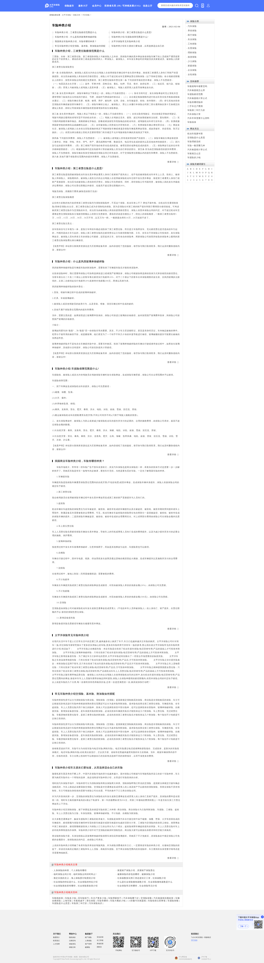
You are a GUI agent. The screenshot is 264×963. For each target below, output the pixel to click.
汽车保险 (86, 15)
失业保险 (192, 39)
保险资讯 (72, 944)
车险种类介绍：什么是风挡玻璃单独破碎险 (76, 37)
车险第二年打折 (79, 903)
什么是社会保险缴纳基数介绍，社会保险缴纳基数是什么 (144, 882)
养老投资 (100, 944)
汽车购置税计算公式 (197, 98)
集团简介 (56, 937)
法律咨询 (72, 941)
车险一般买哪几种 (196, 145)
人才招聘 (56, 944)
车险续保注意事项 (157, 901)
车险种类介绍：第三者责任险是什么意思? (131, 32)
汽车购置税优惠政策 (163, 898)
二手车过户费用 (195, 106)
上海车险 (67, 901)
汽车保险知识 (95, 903)
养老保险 (192, 30)
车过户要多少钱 (98, 898)
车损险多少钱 (194, 157)
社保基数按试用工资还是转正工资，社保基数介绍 (141, 878)
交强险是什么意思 (196, 138)
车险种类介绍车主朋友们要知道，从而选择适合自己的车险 (89, 767)
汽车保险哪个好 (131, 898)
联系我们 (56, 941)
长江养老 (100, 940)
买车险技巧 (83, 898)
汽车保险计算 (194, 114)
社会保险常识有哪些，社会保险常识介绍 (137, 886)
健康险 (87, 947)
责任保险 (90, 901)
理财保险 (192, 52)
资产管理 (88, 944)
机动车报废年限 (195, 134)
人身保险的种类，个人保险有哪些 (70, 870)
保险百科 (76, 15)
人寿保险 (88, 941)
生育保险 (192, 48)
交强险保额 (146, 898)
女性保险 (192, 74)
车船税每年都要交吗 (197, 86)
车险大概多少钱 (118, 901)
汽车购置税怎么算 (196, 90)
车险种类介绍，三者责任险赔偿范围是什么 (76, 32)
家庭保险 (192, 66)
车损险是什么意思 (61, 903)
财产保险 (88, 937)
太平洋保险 (66, 15)
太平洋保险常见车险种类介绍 (125, 41)
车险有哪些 (102, 901)
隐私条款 (72, 937)
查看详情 (171, 162)
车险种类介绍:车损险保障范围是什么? (129, 37)
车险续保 (191, 122)
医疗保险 (192, 35)
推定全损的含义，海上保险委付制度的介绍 (74, 878)
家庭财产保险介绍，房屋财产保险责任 (136, 870)
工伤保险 (192, 44)
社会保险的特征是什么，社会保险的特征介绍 (76, 882)
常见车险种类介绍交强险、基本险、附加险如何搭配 (80, 46)
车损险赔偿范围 (195, 94)
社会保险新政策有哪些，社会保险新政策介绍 (76, 886)
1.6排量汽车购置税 (136, 901)
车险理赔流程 (194, 141)
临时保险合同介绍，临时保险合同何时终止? (75, 874)
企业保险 (192, 70)
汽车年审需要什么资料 (198, 118)
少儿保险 (192, 61)
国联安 (99, 947)
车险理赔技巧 (114, 898)
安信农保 (100, 937)
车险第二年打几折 (196, 110)
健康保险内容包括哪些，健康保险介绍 (136, 874)
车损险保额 (172, 901)
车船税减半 (79, 901)
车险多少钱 (70, 898)
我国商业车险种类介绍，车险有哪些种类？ (76, 41)
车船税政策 (57, 898)
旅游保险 (192, 57)
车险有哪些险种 (195, 102)
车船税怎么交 (194, 153)
